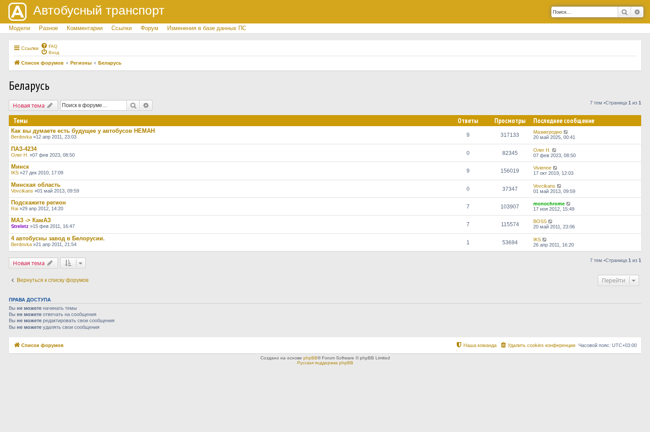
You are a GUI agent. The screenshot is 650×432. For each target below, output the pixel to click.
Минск (20, 166)
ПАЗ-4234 (24, 149)
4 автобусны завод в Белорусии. (58, 238)
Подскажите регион (38, 202)
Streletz (20, 226)
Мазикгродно (547, 132)
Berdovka (21, 136)
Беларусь (29, 85)
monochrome (549, 203)
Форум (149, 28)
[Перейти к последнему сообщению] (566, 132)
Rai (14, 208)
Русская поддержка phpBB (325, 362)
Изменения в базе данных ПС (206, 28)
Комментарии (85, 28)
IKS (15, 172)
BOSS (540, 221)
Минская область (36, 184)
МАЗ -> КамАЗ (31, 220)
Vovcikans (22, 190)
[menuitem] (49, 45)
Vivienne (542, 167)
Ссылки (121, 28)
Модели (19, 28)
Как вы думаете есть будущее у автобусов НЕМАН (83, 130)
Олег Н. (19, 155)
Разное (48, 28)
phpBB (310, 357)
